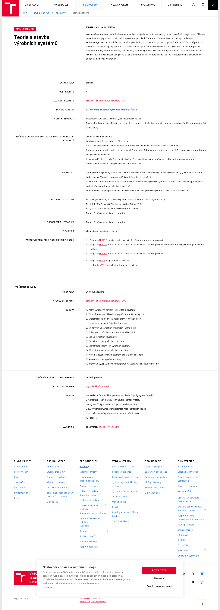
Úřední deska (184, 501)
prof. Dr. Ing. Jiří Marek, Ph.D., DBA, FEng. (106, 100)
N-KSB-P (103, 240)
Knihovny (88, 531)
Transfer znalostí (120, 496)
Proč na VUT (53, 466)
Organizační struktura (188, 497)
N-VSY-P (103, 253)
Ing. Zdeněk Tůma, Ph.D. (97, 386)
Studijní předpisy (88, 495)
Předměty (61, 13)
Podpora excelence (121, 471)
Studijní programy (56, 471)
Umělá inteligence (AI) (188, 555)
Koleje (17, 477)
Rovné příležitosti (186, 524)
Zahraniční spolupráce (156, 471)
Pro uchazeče (60, 5)
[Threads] (184, 573)
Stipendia (84, 525)
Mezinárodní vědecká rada (125, 477)
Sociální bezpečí (87, 536)
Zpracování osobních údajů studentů (93, 507)
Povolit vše (159, 570)
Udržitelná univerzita (188, 471)
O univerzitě (175, 5)
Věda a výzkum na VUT (123, 466)
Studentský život (22, 492)
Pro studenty (90, 5)
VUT (25, 13)
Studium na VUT (41, 13)
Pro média (183, 545)
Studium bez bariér (89, 541)
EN (213, 5)
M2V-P (102, 260)
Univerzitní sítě (152, 492)
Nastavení (159, 578)
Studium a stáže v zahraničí (93, 513)
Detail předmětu (81, 13)
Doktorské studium (89, 491)
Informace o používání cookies (93, 601)
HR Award (183, 535)
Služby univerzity (153, 482)
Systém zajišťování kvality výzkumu (125, 484)
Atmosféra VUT (22, 466)
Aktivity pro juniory (56, 482)
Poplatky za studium (90, 500)
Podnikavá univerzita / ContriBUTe (188, 479)
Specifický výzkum (121, 521)
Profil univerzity (185, 466)
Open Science (119, 501)
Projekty (116, 507)
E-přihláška (52, 501)
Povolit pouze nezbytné (159, 586)
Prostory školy (21, 471)
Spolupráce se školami (156, 477)
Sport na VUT (20, 487)
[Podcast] (193, 582)
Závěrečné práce (88, 486)
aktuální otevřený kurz (108, 231)
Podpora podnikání (89, 546)
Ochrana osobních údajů (190, 506)
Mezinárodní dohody (155, 487)
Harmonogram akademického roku (89, 479)
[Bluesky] (202, 573)
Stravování (19, 482)
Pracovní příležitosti (191, 510)
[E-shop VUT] (202, 582)
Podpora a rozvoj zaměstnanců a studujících (191, 517)
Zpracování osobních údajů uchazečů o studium (60, 494)
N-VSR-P (103, 244)
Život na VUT (32, 5)
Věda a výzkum (119, 5)
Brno (16, 498)
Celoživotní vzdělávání (57, 487)
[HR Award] (202, 603)
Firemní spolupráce (154, 466)
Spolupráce (148, 5)
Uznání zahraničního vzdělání (90, 520)
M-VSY (100, 265)
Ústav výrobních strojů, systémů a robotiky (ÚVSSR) (112, 109)
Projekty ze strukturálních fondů (125, 514)
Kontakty (182, 540)
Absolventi (186, 550)
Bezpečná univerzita (188, 486)
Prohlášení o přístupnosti (90, 598)
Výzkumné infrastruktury (124, 491)
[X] (193, 573)
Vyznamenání (184, 491)
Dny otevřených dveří (57, 477)
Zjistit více (47, 587)
